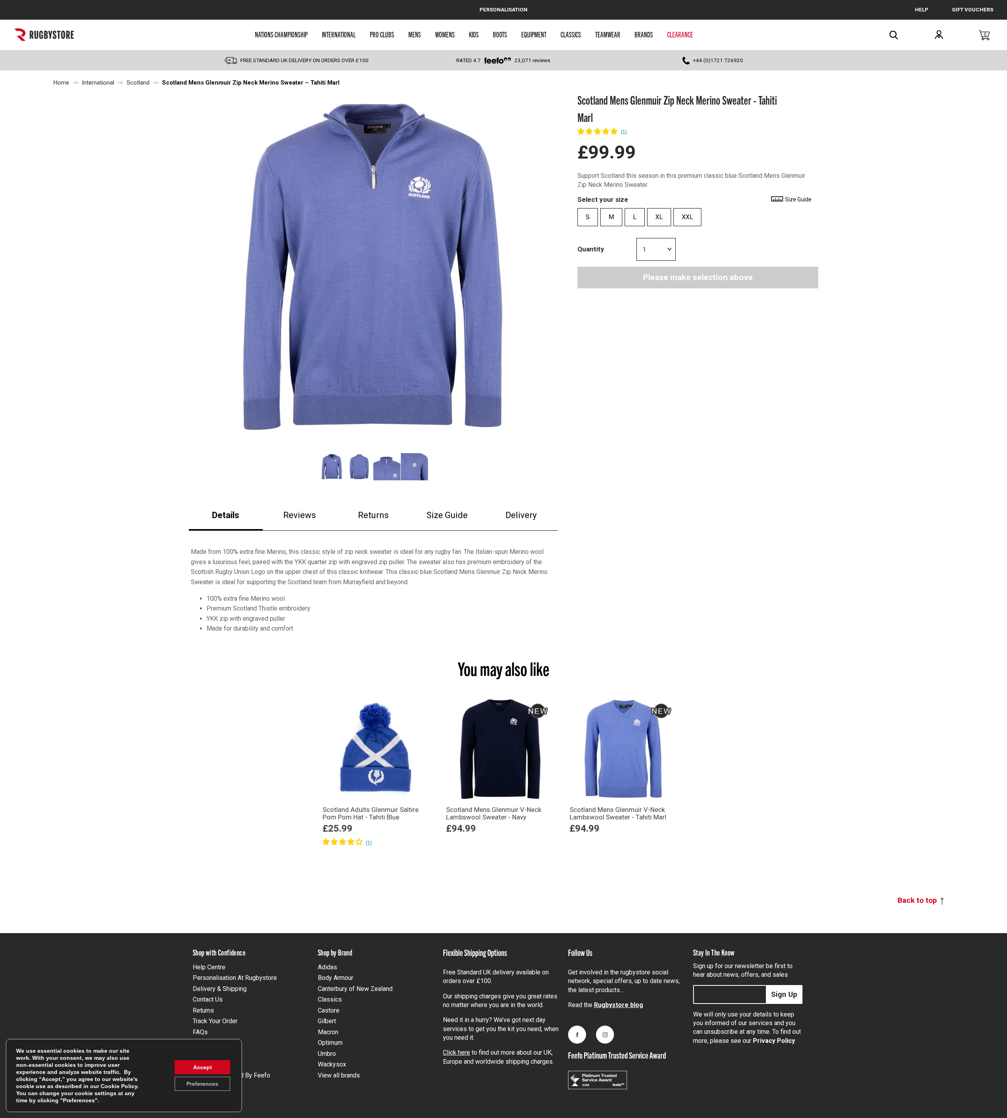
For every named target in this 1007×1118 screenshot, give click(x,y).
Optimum (330, 1042)
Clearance (680, 34)
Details (225, 515)
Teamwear (607, 34)
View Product (376, 853)
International (339, 34)
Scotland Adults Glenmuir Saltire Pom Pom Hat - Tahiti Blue (371, 813)
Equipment (533, 34)
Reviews (299, 515)
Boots (500, 34)
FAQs (200, 1032)
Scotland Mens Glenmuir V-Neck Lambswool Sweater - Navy (493, 813)
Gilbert (327, 1021)
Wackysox (332, 1064)
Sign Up (784, 994)
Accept (202, 1067)
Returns (373, 515)
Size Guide (447, 515)
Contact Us (208, 999)
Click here (456, 1052)
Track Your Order (215, 1021)
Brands (643, 34)
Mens (414, 34)
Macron (328, 1032)
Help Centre (209, 967)
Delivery (521, 515)
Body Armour (335, 977)
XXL (687, 217)
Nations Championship (281, 34)
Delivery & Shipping (220, 989)
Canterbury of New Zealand (355, 989)
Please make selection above (698, 277)
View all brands (339, 1075)
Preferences (202, 1084)
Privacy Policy (774, 1040)
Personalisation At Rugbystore (235, 977)
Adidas (327, 967)
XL (659, 217)
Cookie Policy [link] (119, 1086)
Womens (445, 34)
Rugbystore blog (618, 1005)
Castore (328, 1010)
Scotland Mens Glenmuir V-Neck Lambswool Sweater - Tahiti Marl (618, 813)
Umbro (327, 1053)
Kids (474, 34)
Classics (571, 34)
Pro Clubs (382, 34)
